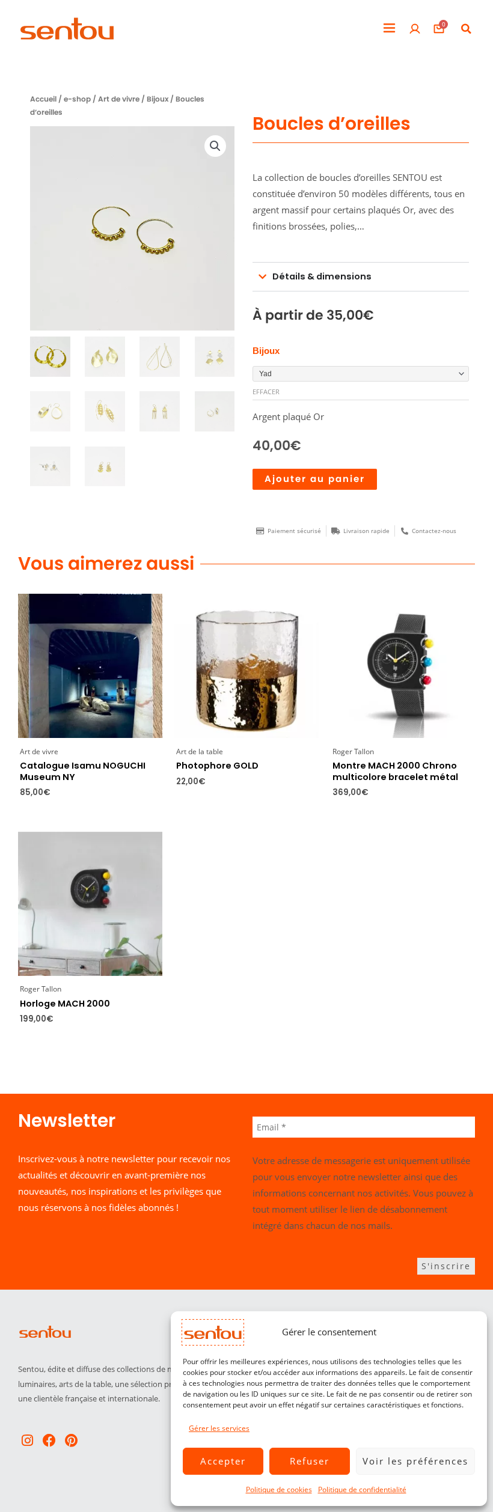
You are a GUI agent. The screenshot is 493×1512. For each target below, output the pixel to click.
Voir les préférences (415, 1461)
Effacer (266, 391)
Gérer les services (219, 1428)
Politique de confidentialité (362, 1489)
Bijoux (157, 99)
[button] (389, 28)
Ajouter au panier (315, 479)
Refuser (309, 1461)
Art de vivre (118, 99)
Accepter (223, 1461)
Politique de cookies (279, 1489)
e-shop (77, 99)
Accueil (43, 99)
